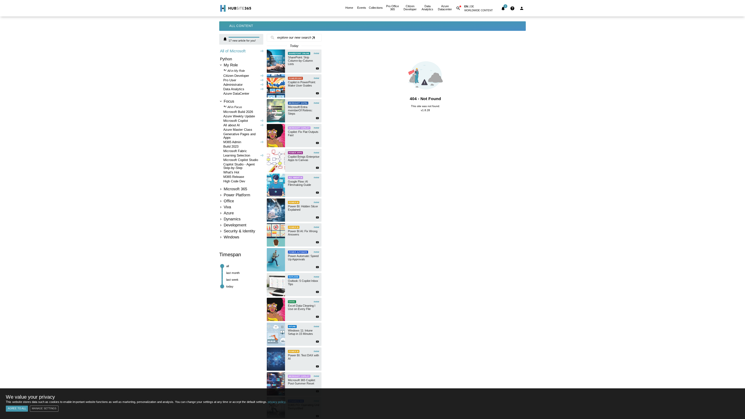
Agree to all (17, 408)
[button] (480, 11)
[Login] (521, 8)
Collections (376, 7)
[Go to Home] (235, 8)
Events (361, 7)
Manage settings (44, 408)
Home (349, 7)
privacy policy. (277, 401)
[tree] (241, 144)
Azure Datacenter (445, 7)
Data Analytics (427, 7)
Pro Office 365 (392, 7)
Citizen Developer (410, 7)
